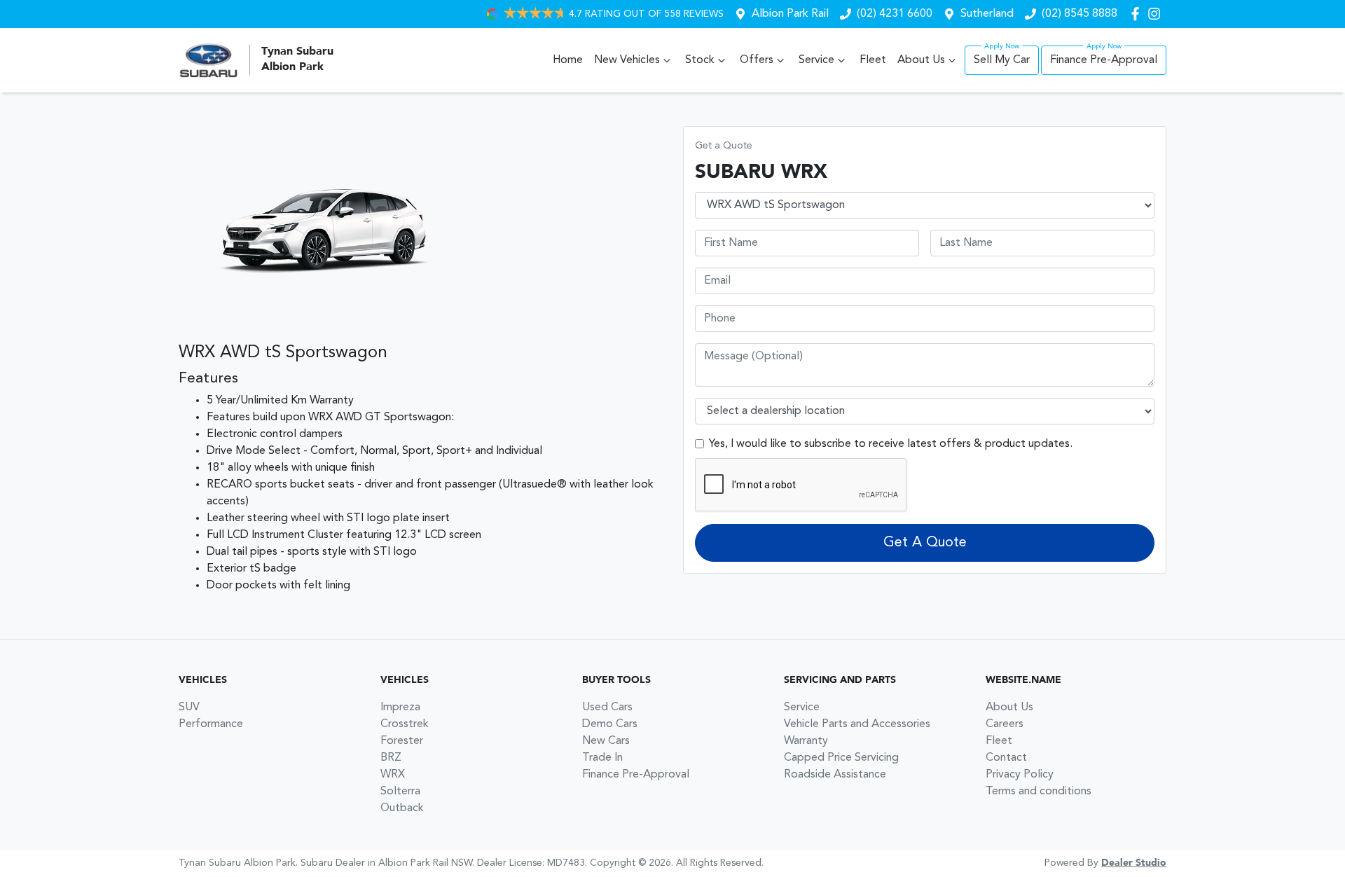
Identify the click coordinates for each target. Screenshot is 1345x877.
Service (816, 60)
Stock (700, 60)
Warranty (806, 741)
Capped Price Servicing (841, 758)
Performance (211, 724)
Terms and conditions (1038, 791)
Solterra (400, 791)
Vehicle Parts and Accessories (857, 724)
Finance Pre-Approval (1103, 60)
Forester (401, 741)
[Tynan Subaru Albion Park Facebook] (1138, 13)
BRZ (390, 758)
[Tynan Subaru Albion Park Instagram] (1156, 13)
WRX (392, 774)
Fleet (873, 60)
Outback (402, 808)
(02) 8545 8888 (1079, 14)
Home (568, 60)
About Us (921, 60)
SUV (189, 707)
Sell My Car (1002, 60)
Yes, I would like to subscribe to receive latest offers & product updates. (890, 444)
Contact (1006, 758)
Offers (756, 60)
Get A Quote (925, 543)
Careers (1004, 724)
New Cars (606, 741)
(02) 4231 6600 (894, 14)
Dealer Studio (1133, 863)
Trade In (602, 758)
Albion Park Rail (790, 14)
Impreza (400, 707)
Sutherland (987, 14)
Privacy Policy (1020, 774)
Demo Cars (609, 724)
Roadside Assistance (835, 774)
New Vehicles (627, 60)
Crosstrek (404, 724)
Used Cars (607, 707)
